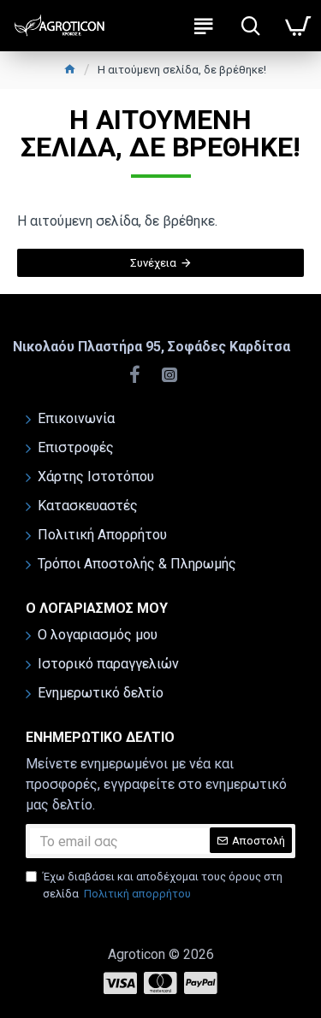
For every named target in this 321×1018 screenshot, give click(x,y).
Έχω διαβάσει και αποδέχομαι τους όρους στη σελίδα (162, 885)
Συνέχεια (153, 262)
